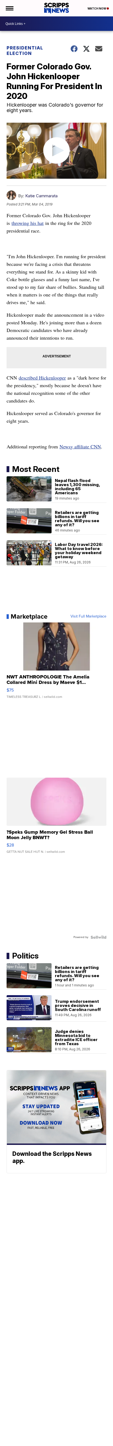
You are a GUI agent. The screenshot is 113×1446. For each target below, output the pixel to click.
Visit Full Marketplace (88, 616)
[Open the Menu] (9, 8)
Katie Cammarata (41, 195)
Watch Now (97, 8)
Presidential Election (25, 50)
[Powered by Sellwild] (98, 937)
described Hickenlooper (42, 377)
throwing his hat (28, 223)
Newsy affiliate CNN (80, 446)
